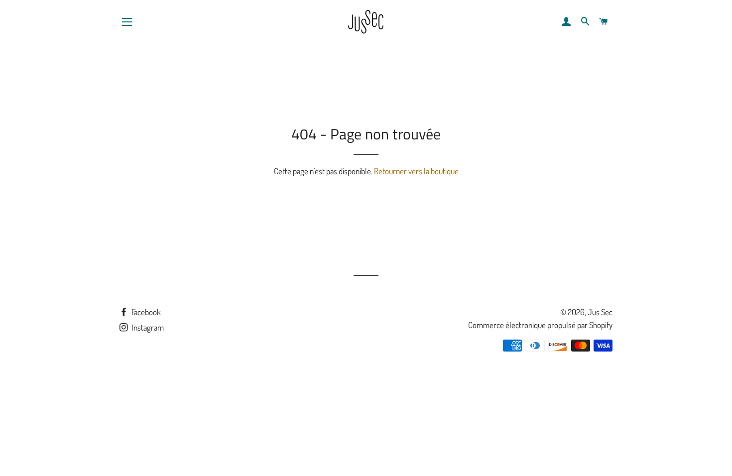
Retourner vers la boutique (416, 171)
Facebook (145, 312)
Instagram (147, 327)
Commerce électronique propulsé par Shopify (540, 325)
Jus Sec (600, 312)
